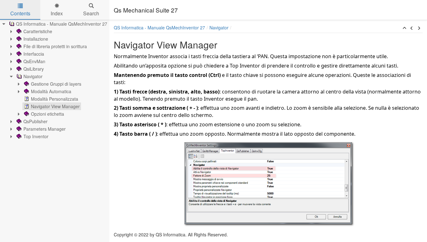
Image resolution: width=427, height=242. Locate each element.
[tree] (54, 80)
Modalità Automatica (51, 91)
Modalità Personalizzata (54, 99)
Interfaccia (33, 54)
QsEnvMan (34, 61)
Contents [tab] (20, 13)
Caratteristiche (37, 31)
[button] (404, 28)
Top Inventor (35, 136)
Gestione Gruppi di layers (56, 84)
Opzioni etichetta (47, 114)
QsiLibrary (33, 69)
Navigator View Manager (55, 106)
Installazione (35, 39)
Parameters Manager (44, 129)
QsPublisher (35, 121)
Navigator (33, 76)
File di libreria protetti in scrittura (55, 46)
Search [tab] (91, 13)
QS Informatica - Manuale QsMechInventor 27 (61, 24)
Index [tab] (57, 13)
